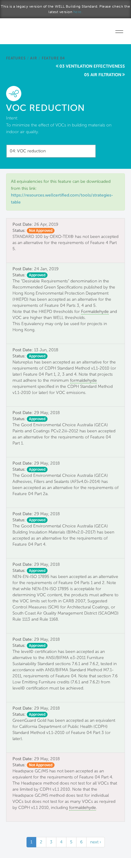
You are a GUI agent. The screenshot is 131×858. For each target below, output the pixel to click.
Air (33, 58)
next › (95, 842)
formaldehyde (83, 380)
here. (78, 12)
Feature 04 (53, 58)
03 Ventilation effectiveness (92, 66)
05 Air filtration (102, 74)
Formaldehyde (95, 311)
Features (16, 58)
